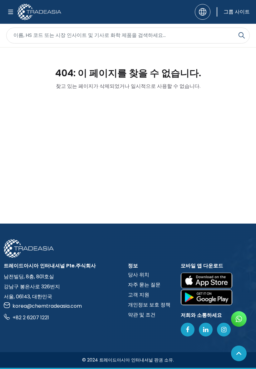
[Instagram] (224, 329)
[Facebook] (187, 329)
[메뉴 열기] (10, 12)
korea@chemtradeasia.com (47, 306)
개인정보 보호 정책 (149, 304)
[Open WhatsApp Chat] (239, 319)
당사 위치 (138, 274)
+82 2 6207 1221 (30, 317)
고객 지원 (138, 294)
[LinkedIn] (206, 329)
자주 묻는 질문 (144, 284)
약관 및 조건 (141, 314)
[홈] (128, 248)
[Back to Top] (239, 353)
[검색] (241, 35)
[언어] (202, 12)
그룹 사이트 (237, 11)
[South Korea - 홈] (39, 12)
